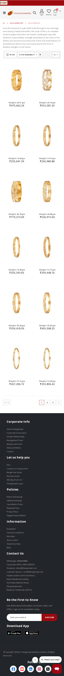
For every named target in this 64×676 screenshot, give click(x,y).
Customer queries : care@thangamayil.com (25, 572)
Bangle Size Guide (14, 472)
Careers (10, 451)
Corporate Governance (16, 433)
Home (4, 23)
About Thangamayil (15, 429)
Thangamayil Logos (15, 483)
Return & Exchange (14, 497)
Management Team (15, 440)
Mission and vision (14, 444)
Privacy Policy (12, 512)
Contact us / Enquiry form (17, 468)
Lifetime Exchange (14, 500)
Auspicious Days (14, 544)
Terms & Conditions (15, 532)
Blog (9, 547)
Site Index (11, 536)
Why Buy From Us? (14, 480)
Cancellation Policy (15, 504)
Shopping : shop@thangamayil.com (22, 568)
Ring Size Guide (13, 476)
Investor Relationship (16, 436)
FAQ (8, 465)
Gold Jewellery (16, 23)
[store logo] (20, 12)
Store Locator (12, 540)
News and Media (14, 448)
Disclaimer (11, 529)
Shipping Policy (13, 508)
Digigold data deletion (16, 515)
